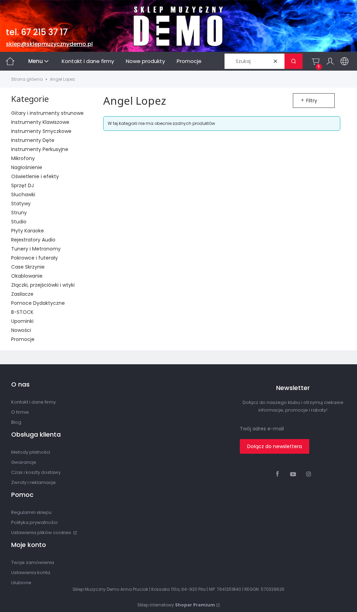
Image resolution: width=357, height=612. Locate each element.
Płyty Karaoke (27, 230)
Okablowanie (27, 275)
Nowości (21, 330)
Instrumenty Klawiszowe (40, 122)
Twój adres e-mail (262, 428)
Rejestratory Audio (33, 239)
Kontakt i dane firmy (33, 402)
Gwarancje (23, 462)
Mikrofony (23, 158)
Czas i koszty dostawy (36, 472)
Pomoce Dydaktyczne (38, 303)
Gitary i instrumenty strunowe (47, 113)
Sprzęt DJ (22, 185)
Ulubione (21, 582)
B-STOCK (22, 312)
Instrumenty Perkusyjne (39, 149)
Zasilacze (22, 294)
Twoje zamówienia (32, 562)
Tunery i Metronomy (36, 248)
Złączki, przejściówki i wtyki (43, 284)
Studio (18, 221)
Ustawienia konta (30, 572)
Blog (16, 422)
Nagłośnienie (26, 167)
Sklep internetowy (176, 605)
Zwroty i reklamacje (33, 482)
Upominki (22, 321)
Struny (19, 212)
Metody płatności (30, 452)
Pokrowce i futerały (34, 257)
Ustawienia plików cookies (41, 532)
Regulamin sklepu (31, 512)
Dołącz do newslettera (274, 446)
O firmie (20, 412)
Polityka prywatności (34, 522)
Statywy (21, 203)
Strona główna (27, 79)
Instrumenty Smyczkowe (41, 131)
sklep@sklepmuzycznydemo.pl (49, 44)
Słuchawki (23, 194)
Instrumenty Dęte (32, 140)
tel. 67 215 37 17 (37, 32)
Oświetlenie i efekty (35, 176)
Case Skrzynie (28, 266)
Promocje (23, 339)
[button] (293, 61)
